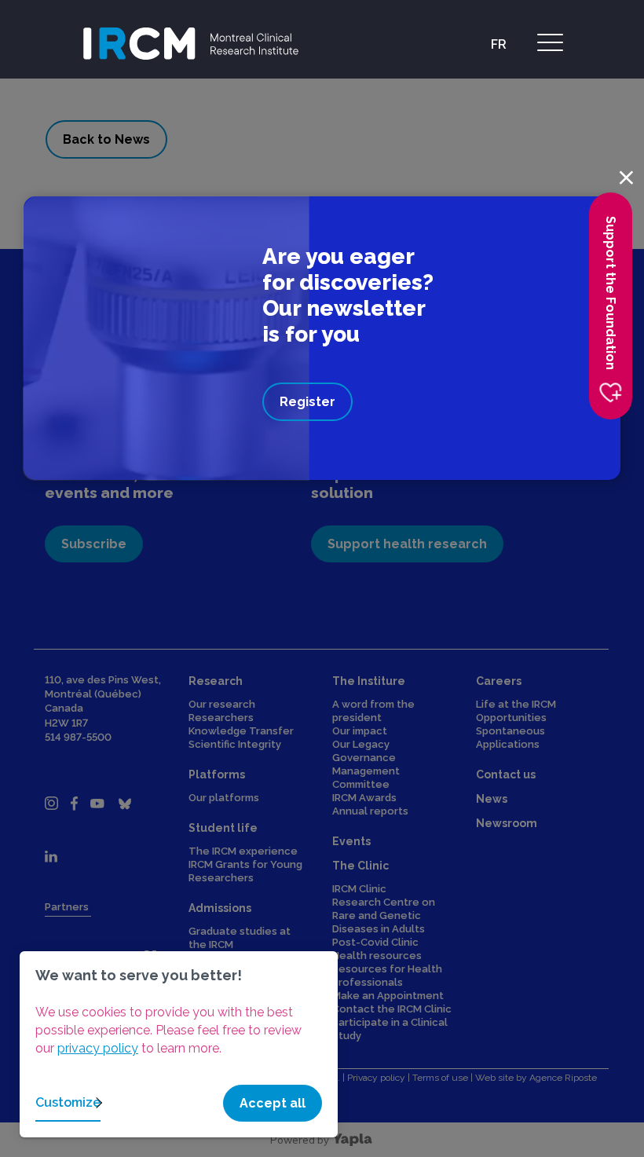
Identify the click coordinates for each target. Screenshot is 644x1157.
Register (307, 401)
